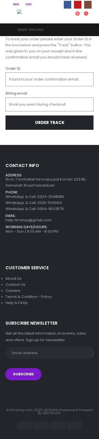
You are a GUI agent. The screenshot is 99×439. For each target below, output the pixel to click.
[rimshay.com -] (28, 13)
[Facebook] (67, 4)
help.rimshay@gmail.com (29, 220)
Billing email (16, 93)
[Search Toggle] (54, 16)
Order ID (13, 68)
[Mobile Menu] (9, 16)
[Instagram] (88, 4)
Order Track (49, 122)
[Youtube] (77, 4)
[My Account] (65, 16)
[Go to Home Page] (7, 30)
